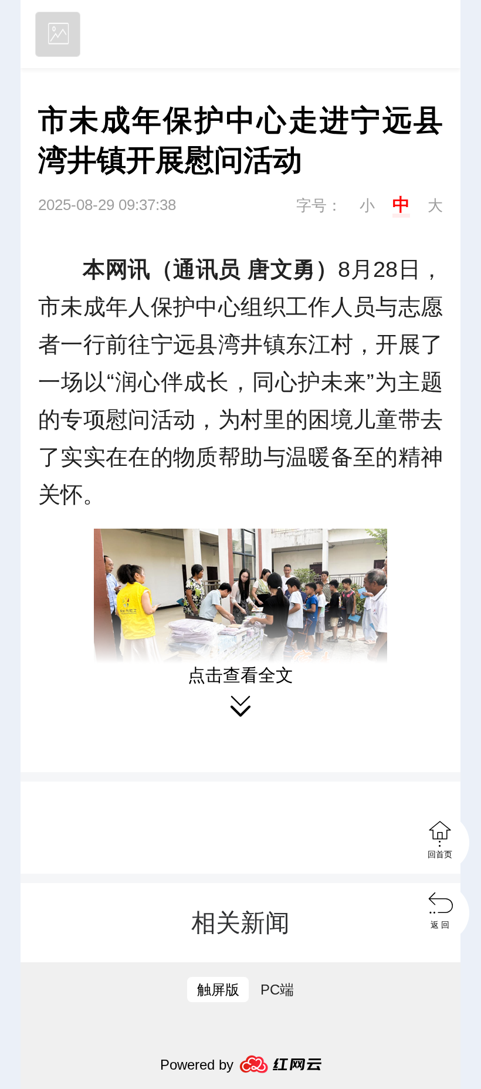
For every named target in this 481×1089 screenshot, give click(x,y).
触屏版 (218, 989)
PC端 (277, 989)
